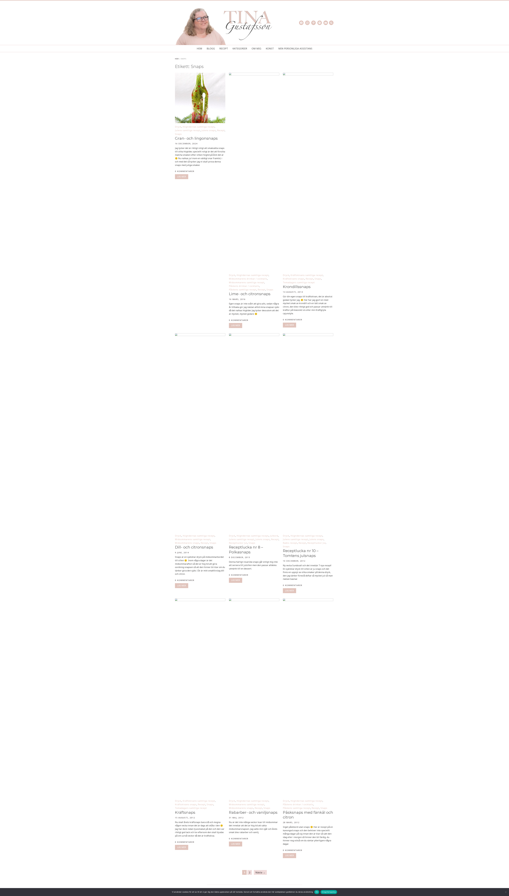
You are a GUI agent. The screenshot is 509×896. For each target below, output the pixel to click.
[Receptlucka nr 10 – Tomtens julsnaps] (308, 335)
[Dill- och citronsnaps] (200, 335)
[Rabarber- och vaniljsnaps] (254, 600)
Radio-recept (290, 542)
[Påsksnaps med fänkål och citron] (308, 600)
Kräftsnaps (185, 812)
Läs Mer (181, 176)
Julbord (274, 535)
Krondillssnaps (297, 286)
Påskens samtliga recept (242, 289)
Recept (223, 48)
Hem (199, 48)
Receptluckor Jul (238, 542)
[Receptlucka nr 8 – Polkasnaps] (254, 335)
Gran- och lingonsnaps (196, 138)
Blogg (211, 48)
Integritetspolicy (329, 892)
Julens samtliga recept (187, 130)
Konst (270, 48)
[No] (505, 892)
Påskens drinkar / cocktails (244, 286)
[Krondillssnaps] (308, 74)
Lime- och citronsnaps (249, 294)
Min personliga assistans (295, 48)
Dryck (178, 126)
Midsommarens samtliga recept (246, 282)
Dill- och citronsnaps (194, 547)
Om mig (256, 48)
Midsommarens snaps (187, 542)
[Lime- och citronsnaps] (254, 74)
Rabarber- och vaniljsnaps (253, 812)
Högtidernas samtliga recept (199, 126)
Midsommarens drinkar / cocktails (248, 278)
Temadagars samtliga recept (299, 282)
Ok (317, 892)
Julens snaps (208, 130)
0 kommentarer (184, 171)
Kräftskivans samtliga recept (307, 275)
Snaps (178, 134)
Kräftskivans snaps (293, 278)
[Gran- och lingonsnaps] (200, 74)
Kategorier (239, 48)
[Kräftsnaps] (200, 600)
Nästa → (260, 872)
